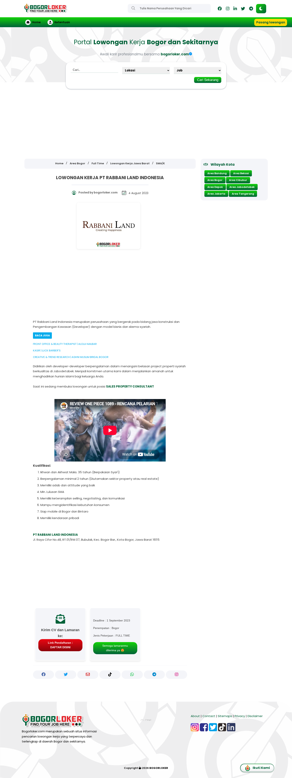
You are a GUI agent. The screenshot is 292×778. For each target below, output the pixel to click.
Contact (208, 716)
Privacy (240, 716)
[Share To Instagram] (176, 674)
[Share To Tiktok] (110, 674)
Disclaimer (255, 716)
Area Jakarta (216, 193)
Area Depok (215, 187)
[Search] (133, 8)
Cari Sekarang (207, 80)
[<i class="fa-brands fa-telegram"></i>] (251, 9)
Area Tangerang (243, 193)
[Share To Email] (88, 674)
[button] (261, 8)
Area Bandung (217, 173)
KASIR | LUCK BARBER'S (47, 350)
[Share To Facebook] (43, 674)
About (195, 716)
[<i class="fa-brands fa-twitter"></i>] (243, 9)
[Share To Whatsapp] (132, 674)
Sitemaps (225, 716)
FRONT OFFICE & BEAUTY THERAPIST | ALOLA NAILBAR (65, 344)
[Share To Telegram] (154, 674)
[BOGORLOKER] (46, 11)
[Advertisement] (146, 124)
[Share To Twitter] (65, 674)
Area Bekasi (241, 173)
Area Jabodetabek (242, 187)
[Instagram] (227, 9)
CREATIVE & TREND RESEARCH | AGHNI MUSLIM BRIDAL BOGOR (70, 357)
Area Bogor (214, 180)
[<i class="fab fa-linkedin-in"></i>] (235, 9)
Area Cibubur (238, 180)
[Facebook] (220, 9)
